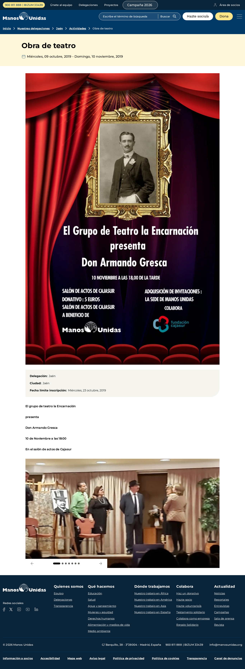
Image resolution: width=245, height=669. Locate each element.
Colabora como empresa (193, 618)
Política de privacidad (128, 658)
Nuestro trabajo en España (152, 612)
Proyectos (111, 5)
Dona (224, 16)
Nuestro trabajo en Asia (150, 606)
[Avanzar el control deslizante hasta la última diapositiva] (32, 563)
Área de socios (230, 5)
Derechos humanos (101, 618)
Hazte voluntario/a (188, 606)
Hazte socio (184, 599)
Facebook (4, 609)
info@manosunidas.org (225, 644)
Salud (92, 599)
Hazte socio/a (198, 16)
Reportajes (221, 599)
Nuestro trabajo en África (151, 593)
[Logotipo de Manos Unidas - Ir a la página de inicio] (24, 19)
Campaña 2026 (139, 5)
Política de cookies (165, 658)
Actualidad (224, 586)
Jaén (59, 28)
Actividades (77, 28)
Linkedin (36, 609)
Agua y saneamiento (102, 606)
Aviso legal (97, 658)
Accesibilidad (50, 658)
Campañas (221, 612)
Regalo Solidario (187, 624)
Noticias (219, 593)
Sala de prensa (224, 618)
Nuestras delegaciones (33, 28)
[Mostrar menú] (238, 16)
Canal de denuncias (228, 658)
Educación (95, 593)
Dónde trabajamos (152, 586)
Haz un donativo (187, 593)
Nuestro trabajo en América (153, 599)
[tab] (56, 563)
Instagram (19, 609)
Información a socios (18, 658)
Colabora (184, 586)
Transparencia (63, 606)
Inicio (7, 28)
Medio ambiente (99, 631)
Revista (219, 624)
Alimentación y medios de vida (109, 624)
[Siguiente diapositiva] (100, 563)
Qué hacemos (101, 586)
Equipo (58, 593)
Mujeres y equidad (100, 612)
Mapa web (74, 658)
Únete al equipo (61, 5)
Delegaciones (88, 5)
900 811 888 (13, 5)
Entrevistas (221, 606)
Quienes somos (69, 586)
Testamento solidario (190, 612)
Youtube (27, 609)
